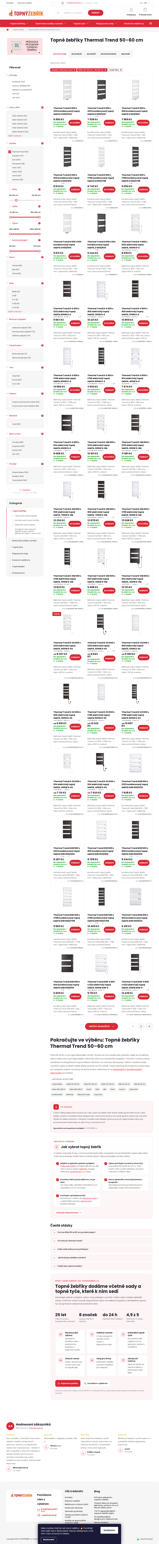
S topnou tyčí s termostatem (25, 406)
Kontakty (9, 3)
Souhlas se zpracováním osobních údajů (75, 1521)
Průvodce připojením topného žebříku (103, 1498)
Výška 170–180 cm (107, 1084)
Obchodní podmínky (74, 1511)
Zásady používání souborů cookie (76, 1516)
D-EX (15, 307)
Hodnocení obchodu (74, 1508)
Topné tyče (17, 547)
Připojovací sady (20, 553)
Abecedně (125, 54)
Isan (16, 160)
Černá (16, 273)
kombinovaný (76, 1171)
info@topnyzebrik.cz (49, 1510)
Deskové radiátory (21, 560)
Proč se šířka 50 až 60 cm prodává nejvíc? (77, 1232)
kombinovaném (134, 1069)
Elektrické (69, 1095)
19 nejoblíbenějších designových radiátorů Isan (106, 1518)
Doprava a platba (25, 3)
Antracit (16, 265)
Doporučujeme (59, 54)
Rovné (89, 1089)
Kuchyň (16, 450)
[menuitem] (19, 24)
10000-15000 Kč (20, 132)
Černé (112, 1089)
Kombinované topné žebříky (27, 520)
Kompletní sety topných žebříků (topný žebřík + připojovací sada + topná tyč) (28, 531)
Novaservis (18, 164)
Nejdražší (91, 54)
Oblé (97, 1089)
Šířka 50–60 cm (139, 1084)
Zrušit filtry (26, 490)
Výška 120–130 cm (72, 1084)
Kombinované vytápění (23, 331)
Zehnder (17, 179)
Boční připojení (19, 354)
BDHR (15, 291)
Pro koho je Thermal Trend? (70, 1240)
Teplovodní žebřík (68, 1166)
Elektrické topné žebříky (25, 525)
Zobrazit (109, 123)
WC (15, 454)
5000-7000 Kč (19, 124)
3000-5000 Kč (19, 120)
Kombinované (57, 1095)
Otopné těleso (20, 472)
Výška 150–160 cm (90, 1084)
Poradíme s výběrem (97, 1383)
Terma (16, 175)
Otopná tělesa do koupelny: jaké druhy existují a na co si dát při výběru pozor (106, 1505)
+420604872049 (48, 1515)
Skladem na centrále (21, 90)
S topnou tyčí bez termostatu (25, 402)
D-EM (15, 303)
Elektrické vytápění (21, 327)
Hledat (96, 12)
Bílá (15, 269)
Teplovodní (133, 1089)
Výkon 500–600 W (75, 1089)
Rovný (16, 380)
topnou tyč (85, 1201)
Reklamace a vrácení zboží (76, 1504)
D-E (14, 299)
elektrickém (56, 1073)
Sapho (16, 171)
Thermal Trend (20, 152)
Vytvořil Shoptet (146, 1539)
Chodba (17, 442)
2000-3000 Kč (19, 116)
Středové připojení (21, 358)
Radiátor (17, 476)
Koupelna (18, 446)
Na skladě (18, 82)
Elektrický (83, 1169)
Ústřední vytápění (21, 335)
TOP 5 (15, 94)
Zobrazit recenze (36, 1428)
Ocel (16, 424)
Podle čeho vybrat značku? (70, 1266)
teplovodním (119, 1069)
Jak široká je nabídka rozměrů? (72, 1257)
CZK (145, 3)
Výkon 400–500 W (58, 1089)
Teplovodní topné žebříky (26, 516)
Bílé (104, 1089)
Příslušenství (18, 573)
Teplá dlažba (18, 566)
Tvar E (15, 384)
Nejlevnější (77, 54)
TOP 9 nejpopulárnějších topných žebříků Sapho (104, 1512)
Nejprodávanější (108, 54)
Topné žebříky (19, 511)
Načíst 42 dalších (99, 1026)
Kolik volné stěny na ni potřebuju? (73, 1249)
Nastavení (48, 1539)
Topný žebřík (19, 480)
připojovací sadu (89, 1198)
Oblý (15, 376)
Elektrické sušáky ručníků (24, 540)
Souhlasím (109, 1530)
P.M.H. (16, 167)
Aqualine (17, 156)
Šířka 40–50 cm (124, 1084)
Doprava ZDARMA (20, 86)
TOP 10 (15, 98)
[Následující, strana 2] (141, 1026)
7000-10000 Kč (19, 128)
